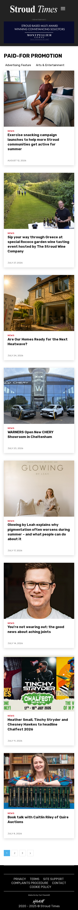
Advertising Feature (18, 65)
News (11, 131)
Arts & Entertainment (50, 65)
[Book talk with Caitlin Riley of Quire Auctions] (39, 781)
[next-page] (30, 853)
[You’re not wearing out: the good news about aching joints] (39, 591)
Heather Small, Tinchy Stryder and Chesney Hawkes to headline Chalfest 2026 (38, 724)
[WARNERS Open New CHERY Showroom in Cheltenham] (39, 396)
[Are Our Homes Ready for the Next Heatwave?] (39, 303)
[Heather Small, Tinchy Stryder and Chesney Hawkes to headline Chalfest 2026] (39, 684)
